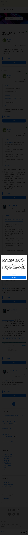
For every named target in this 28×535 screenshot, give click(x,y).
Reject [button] (14, 274)
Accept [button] (14, 277)
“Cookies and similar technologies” (12, 271)
